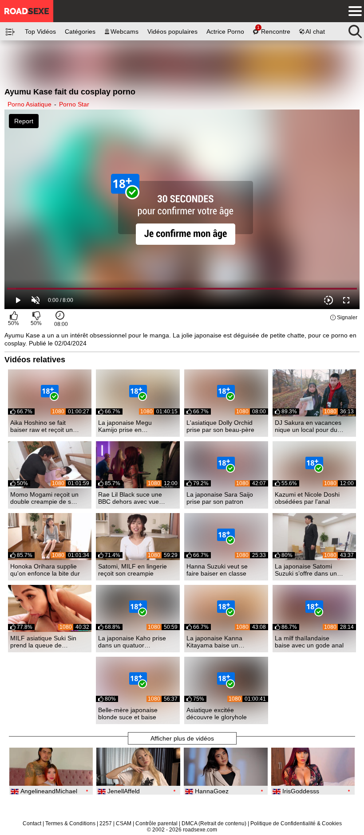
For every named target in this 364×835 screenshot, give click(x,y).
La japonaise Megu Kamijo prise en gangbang (125, 426)
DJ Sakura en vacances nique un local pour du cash (308, 426)
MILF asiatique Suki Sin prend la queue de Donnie (43, 642)
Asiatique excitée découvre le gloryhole (216, 713)
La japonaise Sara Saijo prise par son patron (219, 498)
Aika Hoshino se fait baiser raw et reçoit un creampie (41, 426)
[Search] (355, 29)
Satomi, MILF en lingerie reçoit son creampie (132, 570)
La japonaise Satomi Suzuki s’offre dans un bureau (306, 570)
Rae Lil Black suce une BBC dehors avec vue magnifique (130, 498)
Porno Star (74, 104)
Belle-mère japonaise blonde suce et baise (128, 713)
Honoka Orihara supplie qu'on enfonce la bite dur (45, 570)
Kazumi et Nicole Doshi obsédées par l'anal (307, 498)
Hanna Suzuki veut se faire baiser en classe (217, 570)
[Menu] (353, 11)
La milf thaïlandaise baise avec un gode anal (309, 642)
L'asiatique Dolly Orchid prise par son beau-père (220, 426)
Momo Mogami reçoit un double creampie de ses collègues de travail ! (44, 498)
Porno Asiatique (29, 104)
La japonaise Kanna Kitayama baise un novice (214, 642)
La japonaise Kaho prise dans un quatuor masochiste (132, 642)
